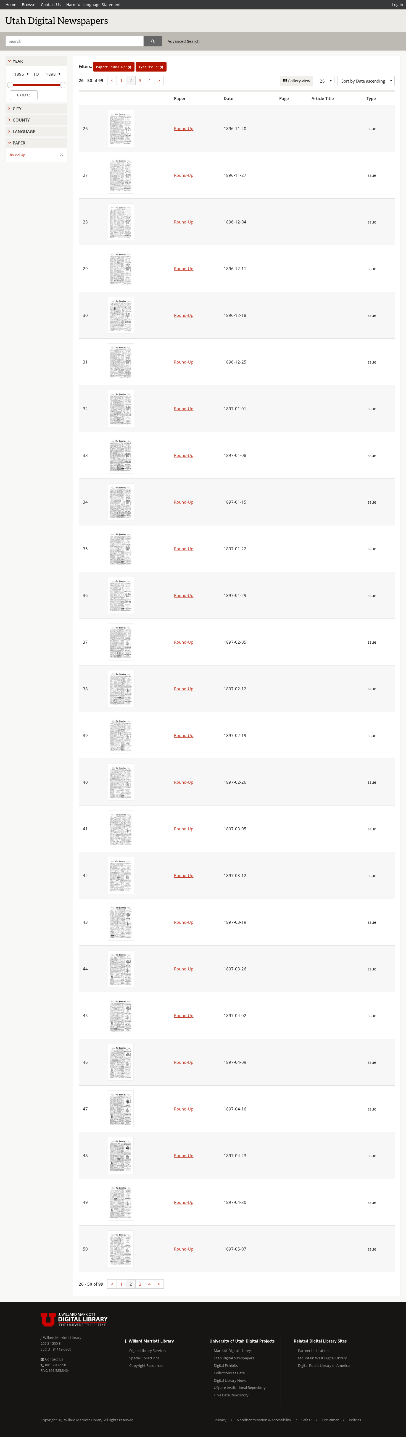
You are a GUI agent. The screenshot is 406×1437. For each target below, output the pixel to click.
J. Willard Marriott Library (61, 1337)
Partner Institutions (314, 1350)
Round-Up (17, 154)
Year (18, 61)
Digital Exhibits (226, 1365)
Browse (28, 4)
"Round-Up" (112, 67)
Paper (19, 143)
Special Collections (144, 1358)
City (17, 108)
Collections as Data (229, 1372)
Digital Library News (230, 1380)
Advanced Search (184, 41)
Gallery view (298, 80)
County (21, 120)
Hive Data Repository (231, 1395)
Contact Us (51, 4)
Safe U (306, 1419)
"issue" (149, 67)
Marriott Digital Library (232, 1350)
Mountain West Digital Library (322, 1358)
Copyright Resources (146, 1365)
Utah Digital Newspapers (234, 1358)
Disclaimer (330, 1419)
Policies (355, 1419)
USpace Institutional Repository (240, 1387)
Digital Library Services (147, 1350)
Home (11, 4)
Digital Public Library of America (324, 1365)
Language (24, 131)
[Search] (153, 41)
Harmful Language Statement (93, 4)
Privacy (220, 1419)
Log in (397, 4)
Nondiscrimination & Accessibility (264, 1419)
